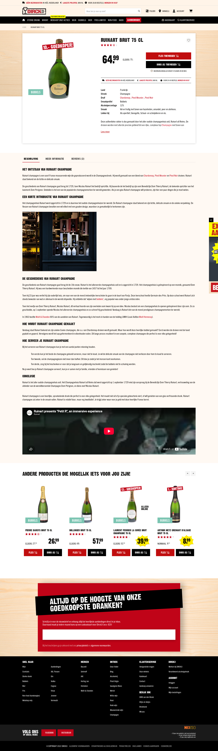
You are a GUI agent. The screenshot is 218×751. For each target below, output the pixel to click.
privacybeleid (82, 645)
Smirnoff (84, 671)
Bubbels (25, 681)
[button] (146, 131)
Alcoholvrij (114, 676)
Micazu (142, 711)
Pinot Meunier (137, 97)
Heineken (84, 686)
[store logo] (34, 11)
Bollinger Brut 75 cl (80, 530)
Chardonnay (125, 97)
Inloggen (172, 682)
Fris (23, 690)
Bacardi (83, 666)
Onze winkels (144, 671)
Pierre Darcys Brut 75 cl (38, 530)
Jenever (54, 695)
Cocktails (25, 671)
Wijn (24, 666)
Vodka (53, 681)
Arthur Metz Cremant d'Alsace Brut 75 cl (174, 532)
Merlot (112, 690)
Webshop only (27, 700)
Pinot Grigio (114, 681)
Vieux (53, 690)
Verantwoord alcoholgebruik (179, 671)
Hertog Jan (85, 681)
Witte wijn (113, 695)
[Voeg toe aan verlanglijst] (188, 40)
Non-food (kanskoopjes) (31, 695)
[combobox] (113, 11)
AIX (82, 676)
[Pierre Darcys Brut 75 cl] (43, 504)
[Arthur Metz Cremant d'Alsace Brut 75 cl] (175, 504)
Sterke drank (27, 676)
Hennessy (148, 316)
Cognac (53, 686)
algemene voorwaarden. (101, 645)
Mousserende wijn (116, 710)
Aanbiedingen (56, 666)
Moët (141, 316)
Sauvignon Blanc (116, 686)
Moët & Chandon (43, 316)
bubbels (100, 298)
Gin (52, 676)
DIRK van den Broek (146, 697)
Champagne (167, 124)
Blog (111, 671)
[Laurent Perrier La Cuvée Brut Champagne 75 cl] (131, 504)
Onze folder (114, 666)
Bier (23, 686)
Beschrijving (31, 158)
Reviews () (77, 158)
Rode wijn (113, 705)
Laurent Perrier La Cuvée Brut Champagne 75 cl (130, 532)
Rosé (112, 700)
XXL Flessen (55, 671)
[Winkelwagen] (190, 10)
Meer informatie (55, 158)
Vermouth (54, 700)
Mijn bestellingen (175, 692)
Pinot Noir (149, 97)
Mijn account (173, 687)
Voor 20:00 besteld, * (103, 2)
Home (24, 27)
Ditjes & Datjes (144, 702)
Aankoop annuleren (146, 686)
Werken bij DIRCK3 (175, 666)
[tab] (31, 159)
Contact (142, 681)
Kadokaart (143, 676)
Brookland (143, 706)
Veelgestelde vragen (146, 666)
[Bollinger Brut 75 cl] (87, 504)
